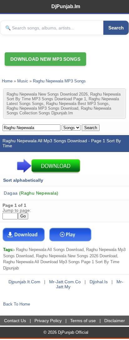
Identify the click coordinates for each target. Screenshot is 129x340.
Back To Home (16, 304)
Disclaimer (114, 320)
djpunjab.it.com (24, 281)
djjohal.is (99, 281)
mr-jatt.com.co (65, 281)
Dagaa (30, 193)
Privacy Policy (48, 320)
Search (116, 27)
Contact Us (15, 320)
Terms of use (83, 320)
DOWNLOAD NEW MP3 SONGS (45, 59)
